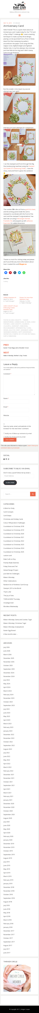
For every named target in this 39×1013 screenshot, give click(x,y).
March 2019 (7, 876)
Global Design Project (10, 570)
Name (6, 398)
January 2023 (7, 731)
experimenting (21, 328)
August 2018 (7, 902)
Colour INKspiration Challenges (14, 523)
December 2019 (8, 844)
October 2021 (8, 782)
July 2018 (6, 905)
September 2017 (9, 942)
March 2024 (7, 691)
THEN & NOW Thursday (11, 599)
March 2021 (7, 793)
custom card (7, 555)
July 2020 (6, 822)
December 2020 (8, 804)
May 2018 (6, 913)
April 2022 (6, 764)
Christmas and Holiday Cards (13, 519)
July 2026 (6, 647)
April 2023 (6, 720)
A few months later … (10, 634)
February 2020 (8, 836)
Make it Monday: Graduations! (13, 627)
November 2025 (8, 662)
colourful (7, 326)
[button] (19, 5)
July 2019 (6, 862)
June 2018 (6, 909)
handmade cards (27, 330)
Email (5, 407)
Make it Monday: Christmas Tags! (14, 623)
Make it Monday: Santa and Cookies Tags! (17, 620)
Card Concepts (16, 320)
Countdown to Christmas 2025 (13, 552)
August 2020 (7, 818)
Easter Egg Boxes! (9, 630)
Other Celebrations (10, 581)
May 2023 (6, 716)
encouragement (9, 328)
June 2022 (6, 756)
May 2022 (6, 760)
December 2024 (8, 673)
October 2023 (8, 702)
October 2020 (8, 811)
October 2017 (8, 938)
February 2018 (8, 924)
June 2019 (6, 865)
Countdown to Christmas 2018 (13, 526)
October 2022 (8, 742)
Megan (17, 23)
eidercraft (15, 326)
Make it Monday (8, 577)
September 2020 (9, 815)
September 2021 (9, 785)
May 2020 (6, 829)
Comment (7, 374)
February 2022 (8, 771)
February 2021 (8, 796)
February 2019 (8, 880)
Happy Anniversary (24, 332)
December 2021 (8, 775)
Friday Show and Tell (10, 566)
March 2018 (7, 920)
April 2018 (6, 916)
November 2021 (8, 778)
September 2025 (9, 669)
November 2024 (8, 676)
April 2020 (6, 833)
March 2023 (7, 724)
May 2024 (6, 684)
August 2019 (7, 858)
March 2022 (7, 767)
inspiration (7, 334)
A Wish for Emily (8, 508)
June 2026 (6, 651)
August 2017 (7, 945)
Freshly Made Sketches (11, 563)
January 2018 (7, 927)
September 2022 (9, 745)
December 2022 (8, 735)
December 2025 (8, 658)
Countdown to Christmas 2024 (13, 548)
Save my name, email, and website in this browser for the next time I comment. (17, 427)
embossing (24, 326)
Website (6, 415)
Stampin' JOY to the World (12, 588)
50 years (27, 322)
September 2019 (9, 855)
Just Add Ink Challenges (11, 574)
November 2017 (8, 935)
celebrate (25, 324)
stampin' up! (16, 334)
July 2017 (6, 949)
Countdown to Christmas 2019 (13, 530)
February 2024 (8, 695)
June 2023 (6, 713)
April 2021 (6, 789)
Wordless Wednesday (10, 606)
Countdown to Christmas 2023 (13, 545)
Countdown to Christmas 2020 (13, 534)
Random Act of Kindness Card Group (15, 585)
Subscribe (10, 483)
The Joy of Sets (8, 596)
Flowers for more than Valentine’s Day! (26, 298)
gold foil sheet (30, 209)
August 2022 (7, 749)
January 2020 (7, 840)
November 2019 (8, 847)
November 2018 (8, 891)
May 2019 (6, 869)
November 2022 (8, 738)
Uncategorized (8, 603)
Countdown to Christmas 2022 (13, 541)
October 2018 (8, 894)
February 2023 (8, 727)
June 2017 (6, 953)
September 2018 (9, 898)
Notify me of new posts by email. (15, 437)
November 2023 (8, 698)
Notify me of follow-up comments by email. (18, 433)
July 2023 (6, 709)
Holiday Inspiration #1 (9, 297)
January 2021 (7, 800)
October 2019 (8, 851)
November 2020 (8, 807)
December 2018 (8, 887)
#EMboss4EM (19, 322)
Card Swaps (7, 516)
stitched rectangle (28, 334)
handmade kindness (10, 332)
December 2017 (8, 931)
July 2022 (6, 753)
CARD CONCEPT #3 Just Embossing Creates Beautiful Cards (10, 307)
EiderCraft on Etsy (9, 559)
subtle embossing (9, 336)
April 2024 (6, 687)
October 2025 (8, 665)
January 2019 (7, 884)
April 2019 (6, 873)
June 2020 (6, 825)
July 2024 (6, 680)
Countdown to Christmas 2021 (13, 537)
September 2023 (9, 705)
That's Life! (7, 592)
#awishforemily (9, 322)
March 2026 (7, 655)
